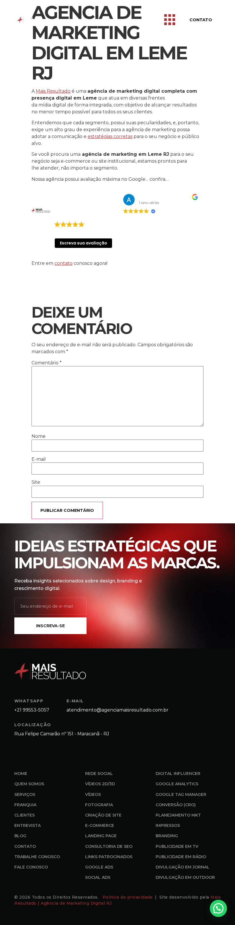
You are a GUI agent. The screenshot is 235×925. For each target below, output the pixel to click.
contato (63, 263)
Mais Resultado (53, 91)
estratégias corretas (110, 136)
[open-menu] (169, 20)
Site (36, 482)
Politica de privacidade (128, 897)
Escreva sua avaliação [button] (83, 243)
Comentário (47, 363)
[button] (218, 908)
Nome (39, 436)
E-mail (39, 459)
